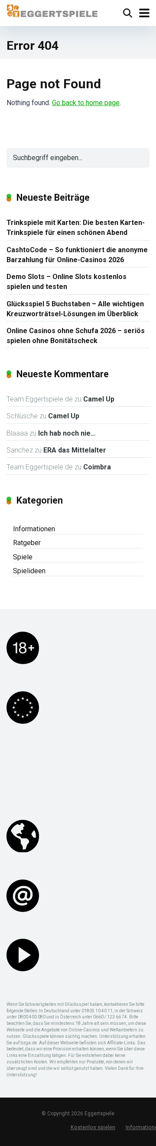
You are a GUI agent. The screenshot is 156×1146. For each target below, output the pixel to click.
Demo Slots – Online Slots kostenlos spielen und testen (66, 282)
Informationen (34, 529)
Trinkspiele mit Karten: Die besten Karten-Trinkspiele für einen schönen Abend (75, 227)
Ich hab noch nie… (67, 433)
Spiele (22, 557)
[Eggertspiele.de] (52, 9)
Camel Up (98, 399)
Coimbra (97, 467)
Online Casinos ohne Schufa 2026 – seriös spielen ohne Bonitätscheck (75, 336)
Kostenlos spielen (93, 1127)
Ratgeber (27, 543)
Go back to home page (86, 103)
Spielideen (29, 571)
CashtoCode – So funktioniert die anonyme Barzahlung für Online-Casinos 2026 (77, 255)
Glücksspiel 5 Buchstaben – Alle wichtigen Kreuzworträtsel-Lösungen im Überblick (75, 309)
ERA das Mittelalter (74, 450)
